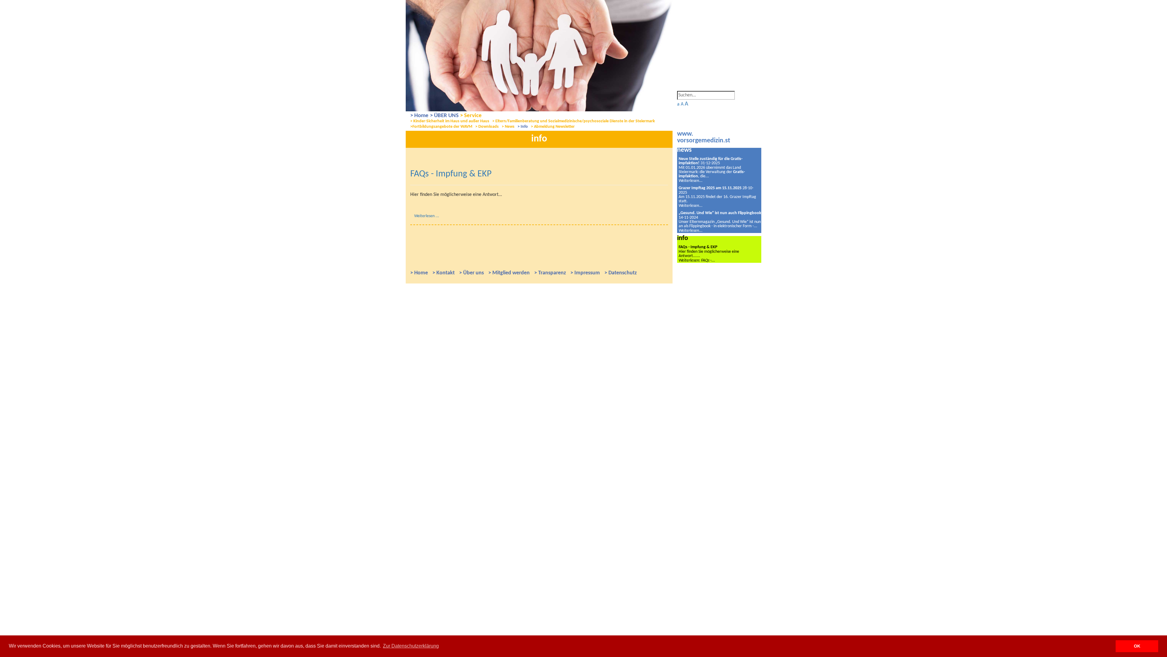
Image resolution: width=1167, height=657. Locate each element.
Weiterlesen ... (426, 216)
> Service (471, 116)
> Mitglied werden (509, 273)
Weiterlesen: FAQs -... (697, 260)
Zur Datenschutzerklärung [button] (411, 645)
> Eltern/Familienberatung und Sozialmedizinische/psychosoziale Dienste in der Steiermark (573, 121)
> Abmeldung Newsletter (553, 126)
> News (508, 126)
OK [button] (1137, 646)
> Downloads (487, 126)
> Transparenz (550, 273)
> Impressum (585, 273)
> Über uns (471, 273)
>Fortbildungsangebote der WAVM (441, 126)
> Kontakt (443, 273)
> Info (523, 126)
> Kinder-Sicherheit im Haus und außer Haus (449, 121)
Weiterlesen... (691, 181)
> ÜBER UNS (444, 116)
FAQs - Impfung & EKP (451, 174)
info (682, 238)
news (684, 150)
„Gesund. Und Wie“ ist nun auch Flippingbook (720, 213)
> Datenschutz (620, 273)
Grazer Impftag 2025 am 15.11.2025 (710, 188)
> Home (419, 116)
